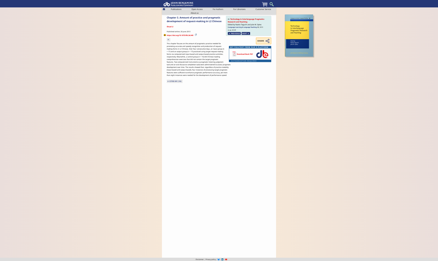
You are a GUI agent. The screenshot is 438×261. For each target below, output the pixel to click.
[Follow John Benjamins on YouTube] (226, 259)
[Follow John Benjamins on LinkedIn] (222, 259)
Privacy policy (211, 259)
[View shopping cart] (264, 6)
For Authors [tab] (218, 9)
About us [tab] (195, 13)
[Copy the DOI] (195, 34)
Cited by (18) (175, 81)
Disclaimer (200, 259)
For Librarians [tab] (239, 9)
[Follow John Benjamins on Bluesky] (219, 259)
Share (260, 41)
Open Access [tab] (197, 9)
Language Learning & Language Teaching (242, 27)
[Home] (178, 3)
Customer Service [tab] (263, 9)
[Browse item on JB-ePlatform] (262, 58)
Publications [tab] (176, 9)
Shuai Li (170, 26)
